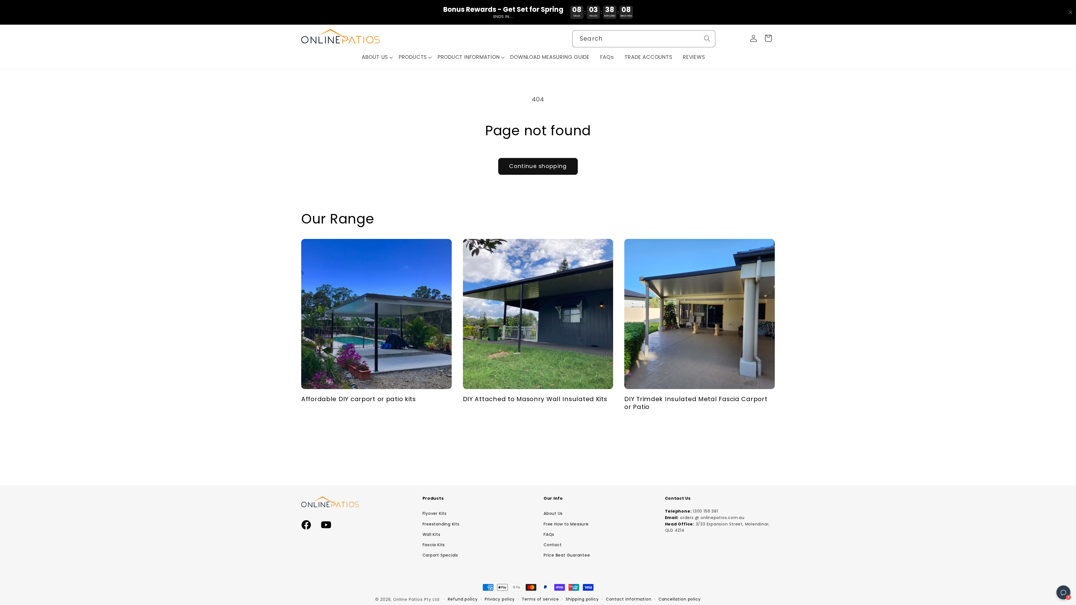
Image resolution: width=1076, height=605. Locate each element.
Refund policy (463, 599)
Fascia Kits (434, 545)
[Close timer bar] (1070, 12)
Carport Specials (440, 555)
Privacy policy (500, 599)
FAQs (549, 534)
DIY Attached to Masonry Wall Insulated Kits (535, 399)
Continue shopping (538, 166)
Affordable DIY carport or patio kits (358, 399)
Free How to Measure (566, 524)
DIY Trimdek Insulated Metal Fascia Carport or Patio (695, 403)
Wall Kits (431, 534)
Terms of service (540, 599)
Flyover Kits (435, 513)
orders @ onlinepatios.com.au (712, 517)
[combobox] (643, 39)
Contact (553, 545)
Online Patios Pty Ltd (416, 599)
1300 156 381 (705, 511)
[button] (377, 57)
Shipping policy (582, 599)
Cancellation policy (679, 599)
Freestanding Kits (441, 524)
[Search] (707, 38)
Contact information (628, 599)
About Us (553, 513)
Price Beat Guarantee (567, 555)
